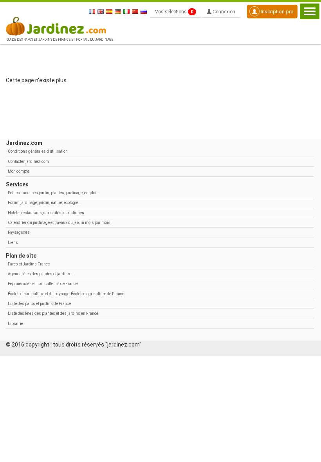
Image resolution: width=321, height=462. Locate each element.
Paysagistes (19, 232)
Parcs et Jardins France (29, 264)
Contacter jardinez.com (28, 161)
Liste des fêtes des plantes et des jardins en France (53, 313)
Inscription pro (277, 11)
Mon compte (18, 171)
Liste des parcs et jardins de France (39, 303)
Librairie (15, 323)
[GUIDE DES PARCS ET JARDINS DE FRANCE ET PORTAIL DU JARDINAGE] (59, 25)
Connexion (223, 11)
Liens (13, 242)
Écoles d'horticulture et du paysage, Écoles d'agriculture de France (66, 294)
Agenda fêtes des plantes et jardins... (41, 274)
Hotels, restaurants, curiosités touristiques (46, 213)
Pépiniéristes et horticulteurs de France (43, 284)
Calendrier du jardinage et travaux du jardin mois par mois (59, 222)
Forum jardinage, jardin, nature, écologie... (45, 202)
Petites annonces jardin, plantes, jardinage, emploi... (54, 193)
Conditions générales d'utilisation (38, 151)
